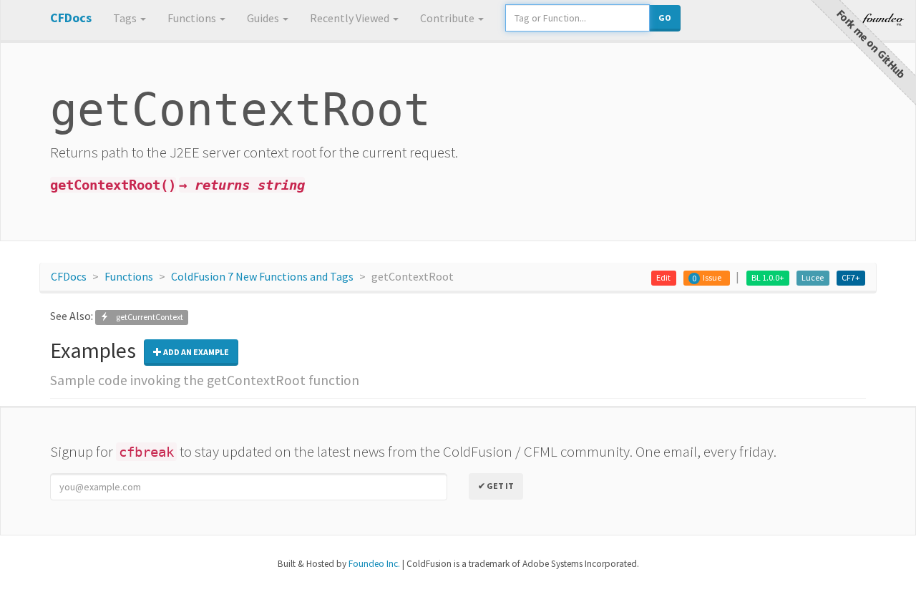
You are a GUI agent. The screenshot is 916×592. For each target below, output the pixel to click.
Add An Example (195, 351)
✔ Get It (496, 485)
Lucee (813, 277)
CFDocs (69, 276)
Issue (712, 277)
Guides (264, 18)
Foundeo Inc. (374, 564)
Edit (663, 277)
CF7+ (851, 277)
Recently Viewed (350, 18)
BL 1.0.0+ (767, 277)
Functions (192, 18)
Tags (126, 18)
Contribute (448, 18)
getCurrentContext (146, 316)
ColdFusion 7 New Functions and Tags (262, 276)
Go (664, 17)
